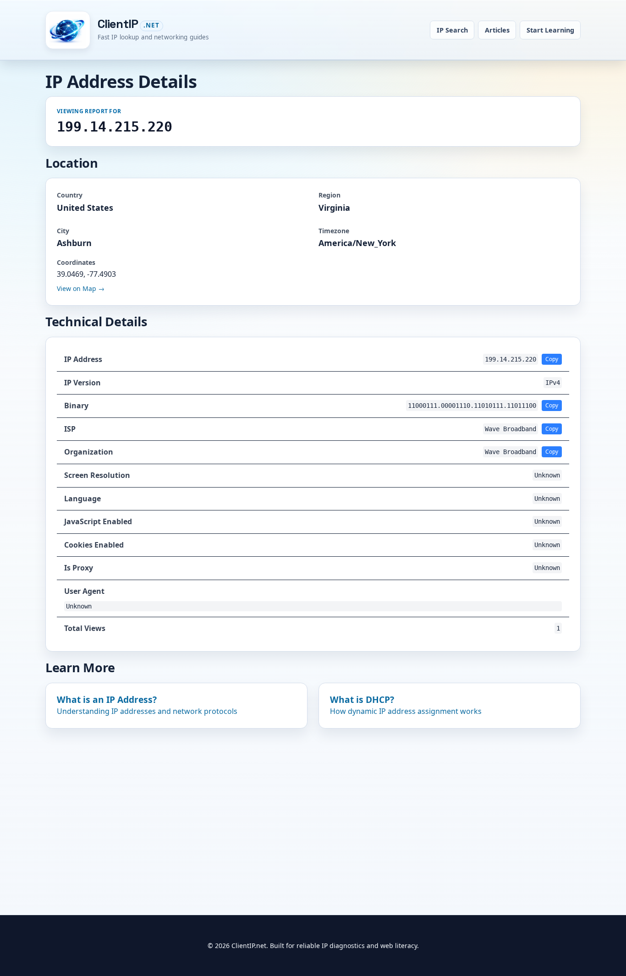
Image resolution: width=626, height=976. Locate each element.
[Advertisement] (313, 806)
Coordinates (76, 262)
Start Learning (550, 30)
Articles (497, 30)
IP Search (452, 30)
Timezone (333, 230)
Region (329, 195)
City (63, 230)
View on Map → (80, 288)
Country (69, 195)
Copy (551, 359)
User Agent (84, 591)
